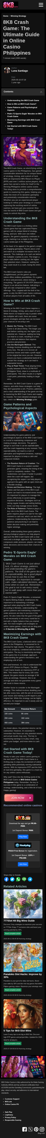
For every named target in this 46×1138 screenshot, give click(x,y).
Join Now (23, 864)
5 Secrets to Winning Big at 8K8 (20, 629)
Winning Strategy (24, 400)
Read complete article (12, 933)
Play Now (23, 837)
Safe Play (8, 1112)
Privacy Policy (10, 1117)
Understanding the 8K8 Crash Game (23, 100)
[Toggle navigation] (41, 5)
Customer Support (12, 1099)
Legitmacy (9, 1115)
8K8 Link (8, 1102)
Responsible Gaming (13, 1120)
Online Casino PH (12, 1104)
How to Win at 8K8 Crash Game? (21, 104)
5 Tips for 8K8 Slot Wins (17, 1030)
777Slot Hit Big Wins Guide (19, 920)
